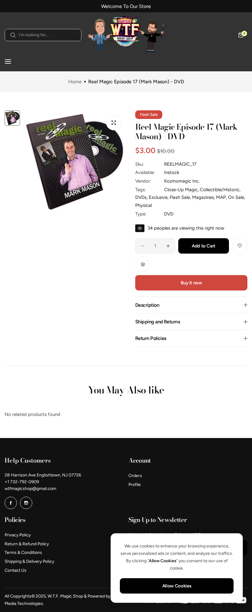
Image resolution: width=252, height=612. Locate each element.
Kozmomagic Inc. (181, 181)
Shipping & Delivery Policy (29, 561)
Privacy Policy (18, 535)
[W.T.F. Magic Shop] (126, 35)
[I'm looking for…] (13, 35)
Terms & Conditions (23, 552)
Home (75, 81)
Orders (135, 475)
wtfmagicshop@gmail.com (30, 488)
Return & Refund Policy (27, 544)
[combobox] (43, 35)
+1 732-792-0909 (22, 481)
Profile (134, 484)
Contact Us (15, 570)
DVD (168, 214)
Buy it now (191, 283)
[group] (74, 161)
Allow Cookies (176, 586)
